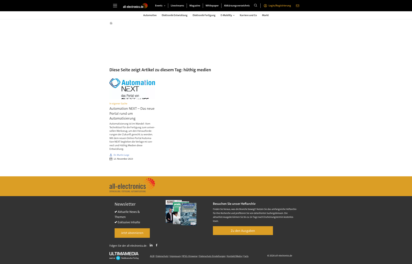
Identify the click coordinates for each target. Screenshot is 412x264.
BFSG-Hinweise (189, 256)
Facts (245, 256)
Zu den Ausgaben (243, 231)
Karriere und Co (248, 15)
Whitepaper (212, 5)
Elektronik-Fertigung (204, 15)
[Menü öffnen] (115, 5)
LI (152, 245)
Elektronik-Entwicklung (174, 15)
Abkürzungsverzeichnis (237, 5)
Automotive (150, 15)
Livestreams (177, 5)
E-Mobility (226, 15)
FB (157, 245)
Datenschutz (162, 256)
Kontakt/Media (234, 256)
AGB (152, 256)
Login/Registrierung (280, 5)
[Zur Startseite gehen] (135, 5)
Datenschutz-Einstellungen (212, 256)
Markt (265, 15)
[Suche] (255, 5)
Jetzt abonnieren (132, 233)
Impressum (175, 256)
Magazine (194, 5)
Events (159, 5)
